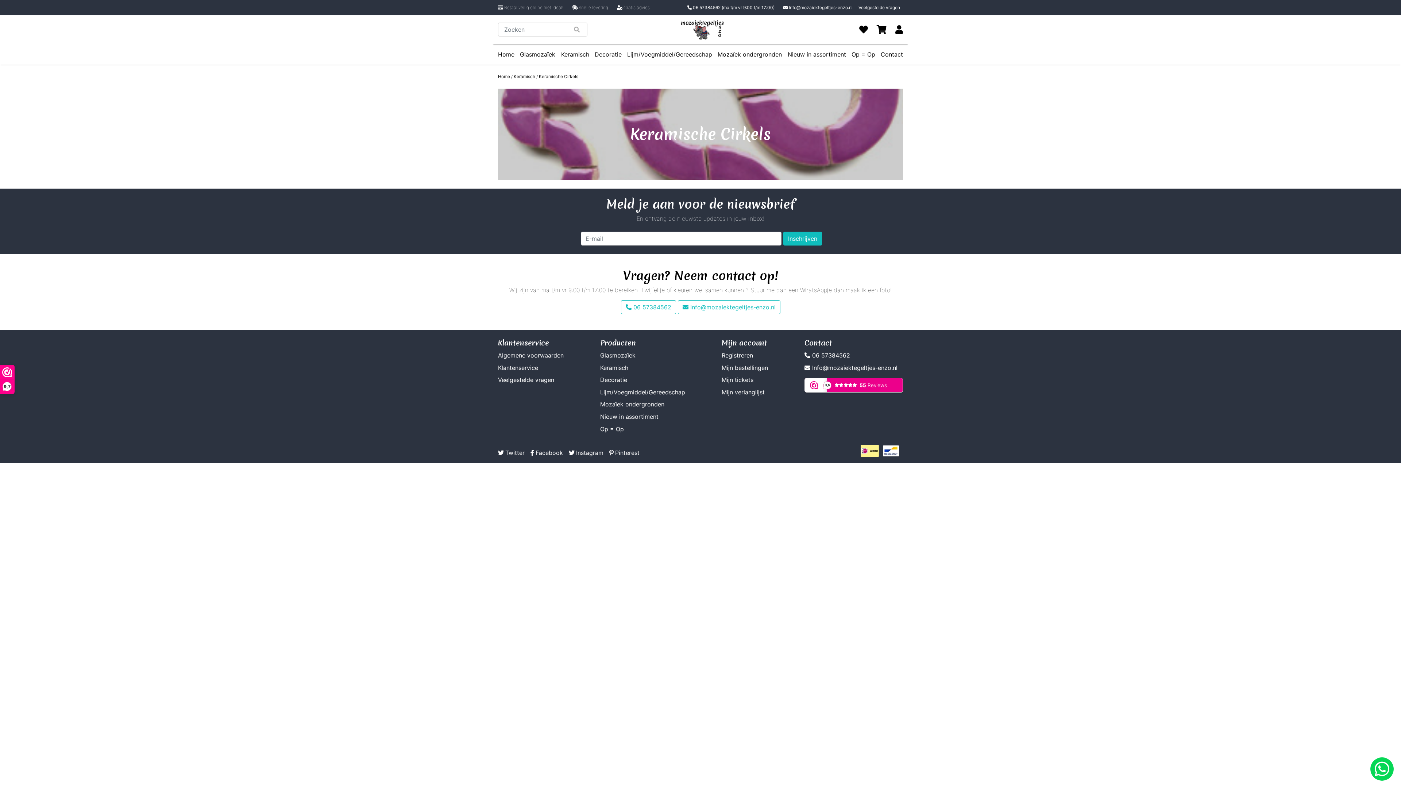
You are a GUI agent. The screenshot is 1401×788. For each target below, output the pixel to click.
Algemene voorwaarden (531, 355)
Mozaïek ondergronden (750, 54)
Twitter (515, 452)
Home (506, 54)
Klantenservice (518, 367)
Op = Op (863, 54)
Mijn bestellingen (745, 367)
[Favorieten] (863, 29)
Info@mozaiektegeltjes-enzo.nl (821, 7)
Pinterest (627, 452)
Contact (892, 54)
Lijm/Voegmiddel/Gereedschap (669, 54)
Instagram (589, 452)
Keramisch (575, 54)
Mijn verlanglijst (743, 392)
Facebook (549, 452)
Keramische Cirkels (558, 76)
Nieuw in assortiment (817, 54)
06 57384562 (733, 7)
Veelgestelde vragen (879, 7)
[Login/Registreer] (899, 29)
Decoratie (608, 54)
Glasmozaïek (537, 54)
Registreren (737, 355)
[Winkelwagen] (882, 29)
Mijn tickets (737, 379)
